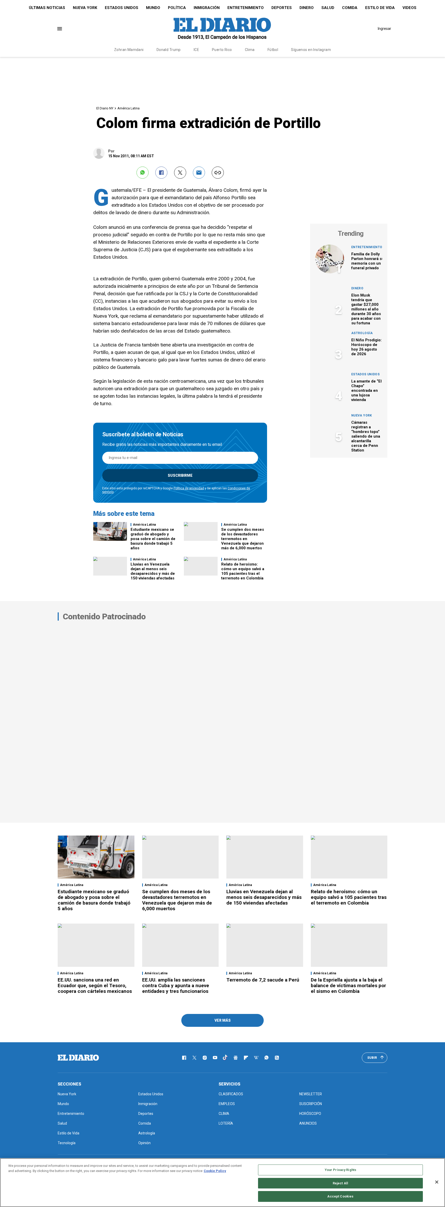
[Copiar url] (218, 173)
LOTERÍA (226, 1123)
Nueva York (85, 7)
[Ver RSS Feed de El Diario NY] (277, 1058)
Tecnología (66, 1143)
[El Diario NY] (222, 28)
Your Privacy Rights (340, 1170)
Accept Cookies (340, 1196)
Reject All (340, 1183)
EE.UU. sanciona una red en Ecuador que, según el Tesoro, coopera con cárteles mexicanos (95, 985)
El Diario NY (104, 108)
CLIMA (224, 1114)
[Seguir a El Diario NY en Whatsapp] (266, 1058)
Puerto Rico (222, 50)
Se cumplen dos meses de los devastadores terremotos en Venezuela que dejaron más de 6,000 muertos (242, 538)
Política (177, 7)
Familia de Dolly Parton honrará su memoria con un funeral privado (367, 261)
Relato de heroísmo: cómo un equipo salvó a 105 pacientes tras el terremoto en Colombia (242, 571)
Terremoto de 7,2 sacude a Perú (262, 980)
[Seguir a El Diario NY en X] (194, 1058)
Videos (409, 7)
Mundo (153, 7)
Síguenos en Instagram (311, 50)
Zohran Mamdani (129, 50)
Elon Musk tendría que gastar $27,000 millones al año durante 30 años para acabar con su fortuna (366, 309)
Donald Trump (169, 50)
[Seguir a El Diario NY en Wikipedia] (256, 1058)
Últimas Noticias (47, 7)
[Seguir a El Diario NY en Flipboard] (246, 1058)
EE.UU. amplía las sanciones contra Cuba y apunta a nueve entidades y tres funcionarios (175, 985)
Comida (349, 7)
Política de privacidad (189, 488)
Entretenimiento (245, 7)
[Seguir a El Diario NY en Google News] (235, 1058)
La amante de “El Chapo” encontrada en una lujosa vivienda (366, 390)
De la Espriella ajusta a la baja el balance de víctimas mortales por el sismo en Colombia (348, 985)
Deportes (281, 7)
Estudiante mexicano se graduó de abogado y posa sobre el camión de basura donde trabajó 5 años (153, 538)
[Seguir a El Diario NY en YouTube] (215, 1058)
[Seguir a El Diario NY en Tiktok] (225, 1058)
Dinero (306, 7)
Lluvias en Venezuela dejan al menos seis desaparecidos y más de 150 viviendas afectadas (153, 571)
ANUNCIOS (308, 1123)
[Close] (436, 1182)
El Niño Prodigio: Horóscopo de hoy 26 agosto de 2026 (366, 347)
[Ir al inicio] (78, 1058)
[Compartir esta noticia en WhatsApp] (142, 173)
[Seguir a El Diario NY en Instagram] (205, 1058)
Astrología (362, 333)
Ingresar (384, 29)
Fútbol (273, 50)
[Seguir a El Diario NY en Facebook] (184, 1058)
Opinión (144, 1143)
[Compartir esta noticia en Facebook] (161, 173)
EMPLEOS (227, 1104)
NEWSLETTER (310, 1094)
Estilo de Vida (380, 7)
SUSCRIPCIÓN (310, 1104)
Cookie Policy (215, 1171)
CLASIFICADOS (231, 1094)
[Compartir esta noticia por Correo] (199, 173)
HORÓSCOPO (310, 1114)
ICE (196, 50)
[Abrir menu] (59, 28)
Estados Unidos (121, 7)
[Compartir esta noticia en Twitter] (180, 173)
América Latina (128, 108)
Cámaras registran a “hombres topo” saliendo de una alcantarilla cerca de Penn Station (365, 436)
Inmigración (207, 7)
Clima (250, 50)
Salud (327, 7)
